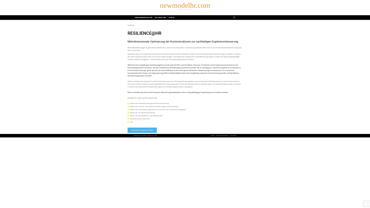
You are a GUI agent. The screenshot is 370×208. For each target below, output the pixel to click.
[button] (234, 18)
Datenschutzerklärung (222, 135)
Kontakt (213, 135)
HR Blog (171, 17)
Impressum (233, 135)
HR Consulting (160, 17)
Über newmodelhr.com (143, 17)
